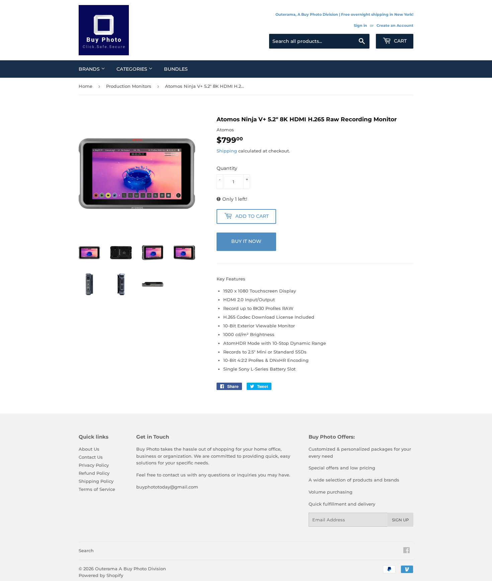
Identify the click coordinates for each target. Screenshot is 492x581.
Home (85, 86)
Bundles (176, 69)
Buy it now (246, 241)
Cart (400, 41)
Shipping (227, 150)
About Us (89, 449)
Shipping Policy (96, 481)
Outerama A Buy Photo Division (130, 568)
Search (86, 550)
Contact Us (91, 457)
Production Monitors (128, 86)
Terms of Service (97, 489)
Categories (132, 69)
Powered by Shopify (101, 575)
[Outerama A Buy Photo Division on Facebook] (406, 551)
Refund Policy (94, 473)
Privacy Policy (94, 465)
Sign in (360, 25)
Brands (90, 69)
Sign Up (400, 519)
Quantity (227, 168)
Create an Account (395, 25)
